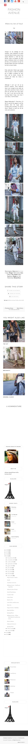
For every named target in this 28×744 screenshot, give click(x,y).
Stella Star (12, 686)
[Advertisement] (11, 647)
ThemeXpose (15, 738)
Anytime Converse (11, 582)
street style (21, 300)
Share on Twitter (15, 293)
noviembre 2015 (11, 560)
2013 (7, 634)
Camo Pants (10, 597)
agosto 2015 (10, 565)
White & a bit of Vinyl (12, 589)
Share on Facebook (14, 290)
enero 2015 (9, 630)
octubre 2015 (10, 562)
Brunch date (13, 667)
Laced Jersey (13, 673)
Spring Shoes (10, 613)
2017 (7, 552)
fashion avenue (11, 300)
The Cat (5, 344)
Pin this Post (14, 296)
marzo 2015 (10, 575)
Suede (8, 580)
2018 (7, 550)
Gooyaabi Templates (7, 740)
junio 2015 (9, 569)
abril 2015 (9, 573)
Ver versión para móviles (14, 309)
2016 (7, 554)
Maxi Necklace (10, 610)
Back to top (21, 742)
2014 (7, 632)
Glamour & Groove (11, 624)
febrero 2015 (10, 628)
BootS (12, 529)
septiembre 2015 (11, 563)
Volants (12, 692)
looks (16, 300)
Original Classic (8, 397)
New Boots (6, 370)
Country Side (10, 594)
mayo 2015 (9, 571)
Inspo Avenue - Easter (12, 577)
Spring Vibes (10, 626)
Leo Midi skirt (14, 514)
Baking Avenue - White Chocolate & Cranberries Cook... (13, 617)
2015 (7, 556)
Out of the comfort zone (13, 602)
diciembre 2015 (11, 558)
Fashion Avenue (14, 11)
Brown (12, 522)
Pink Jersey (13, 507)
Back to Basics (10, 621)
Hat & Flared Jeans (11, 592)
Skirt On (9, 605)
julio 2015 (9, 567)
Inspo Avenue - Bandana (13, 607)
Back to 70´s (10, 600)
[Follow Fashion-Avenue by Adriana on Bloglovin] (10, 498)
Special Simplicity (15, 536)
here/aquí (21, 271)
